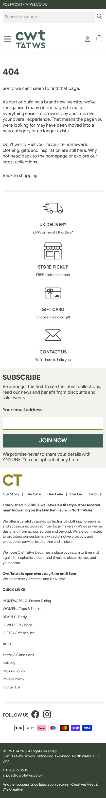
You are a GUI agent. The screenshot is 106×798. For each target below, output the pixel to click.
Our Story (11, 494)
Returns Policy (14, 671)
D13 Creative (13, 789)
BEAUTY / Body (15, 617)
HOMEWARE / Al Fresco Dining (27, 601)
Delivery (9, 663)
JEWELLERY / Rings (18, 625)
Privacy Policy (13, 679)
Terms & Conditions (18, 655)
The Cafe (33, 494)
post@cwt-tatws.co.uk (24, 775)
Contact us (11, 687)
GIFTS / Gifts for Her (18, 633)
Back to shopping (20, 175)
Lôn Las (76, 494)
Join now (53, 440)
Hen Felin (55, 494)
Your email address (22, 410)
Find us (95, 494)
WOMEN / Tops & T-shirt (22, 608)
